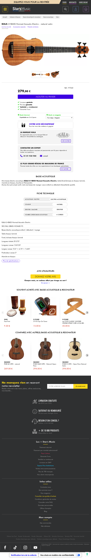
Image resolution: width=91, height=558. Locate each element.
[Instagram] (25, 547)
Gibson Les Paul (12, 536)
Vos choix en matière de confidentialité (57, 555)
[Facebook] (5, 547)
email (45, 156)
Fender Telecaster (37, 536)
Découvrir (66, 141)
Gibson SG (47, 536)
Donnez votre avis (45, 276)
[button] (36, 74)
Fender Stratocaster (24, 536)
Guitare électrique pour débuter (26, 539)
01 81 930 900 (49, 423)
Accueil (5, 17)
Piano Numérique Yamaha (67, 539)
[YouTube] (35, 547)
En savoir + (45, 283)
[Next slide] (87, 312)
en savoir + (65, 169)
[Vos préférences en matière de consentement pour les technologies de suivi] (87, 554)
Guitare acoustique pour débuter (47, 539)
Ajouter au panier (45, 96)
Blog (45, 511)
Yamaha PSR (68, 536)
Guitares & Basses (15, 17)
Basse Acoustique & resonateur (32, 17)
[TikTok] (15, 547)
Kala (57, 17)
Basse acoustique (48, 17)
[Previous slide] (2, 312)
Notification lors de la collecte (24, 555)
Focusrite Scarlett (79, 536)
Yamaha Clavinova (57, 536)
